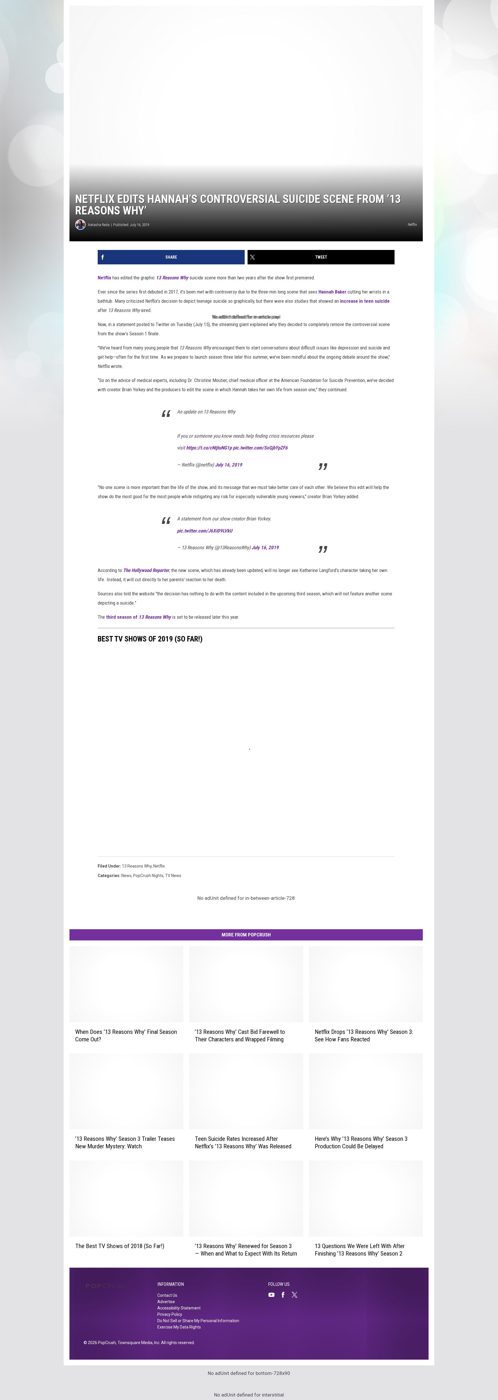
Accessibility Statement (179, 1308)
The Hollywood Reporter (146, 570)
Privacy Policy (169, 1314)
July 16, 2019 (228, 465)
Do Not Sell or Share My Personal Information (198, 1320)
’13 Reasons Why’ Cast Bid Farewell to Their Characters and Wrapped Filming (240, 1035)
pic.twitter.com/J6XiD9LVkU (204, 531)
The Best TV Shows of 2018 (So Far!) (119, 1246)
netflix (159, 866)
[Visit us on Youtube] (274, 1294)
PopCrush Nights (148, 875)
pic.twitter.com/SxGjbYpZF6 (260, 448)
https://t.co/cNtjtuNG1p (209, 448)
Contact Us (167, 1295)
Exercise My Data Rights (179, 1327)
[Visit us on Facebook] (285, 1294)
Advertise (166, 1301)
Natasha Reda (99, 225)
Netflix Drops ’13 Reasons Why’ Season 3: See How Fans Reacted (364, 1035)
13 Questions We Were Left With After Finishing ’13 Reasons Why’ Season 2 (360, 1250)
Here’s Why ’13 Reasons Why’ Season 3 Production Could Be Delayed (361, 1142)
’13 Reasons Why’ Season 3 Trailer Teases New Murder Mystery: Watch (125, 1142)
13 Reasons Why (172, 278)
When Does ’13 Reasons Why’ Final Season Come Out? (126, 1035)
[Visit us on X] (297, 1294)
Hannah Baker (332, 292)
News (126, 875)
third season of (138, 617)
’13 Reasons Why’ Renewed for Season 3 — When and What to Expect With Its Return (246, 1250)
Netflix (104, 278)
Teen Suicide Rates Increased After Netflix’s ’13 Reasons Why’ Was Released (243, 1142)
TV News (173, 875)
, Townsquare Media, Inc (137, 1342)
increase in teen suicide (365, 301)
